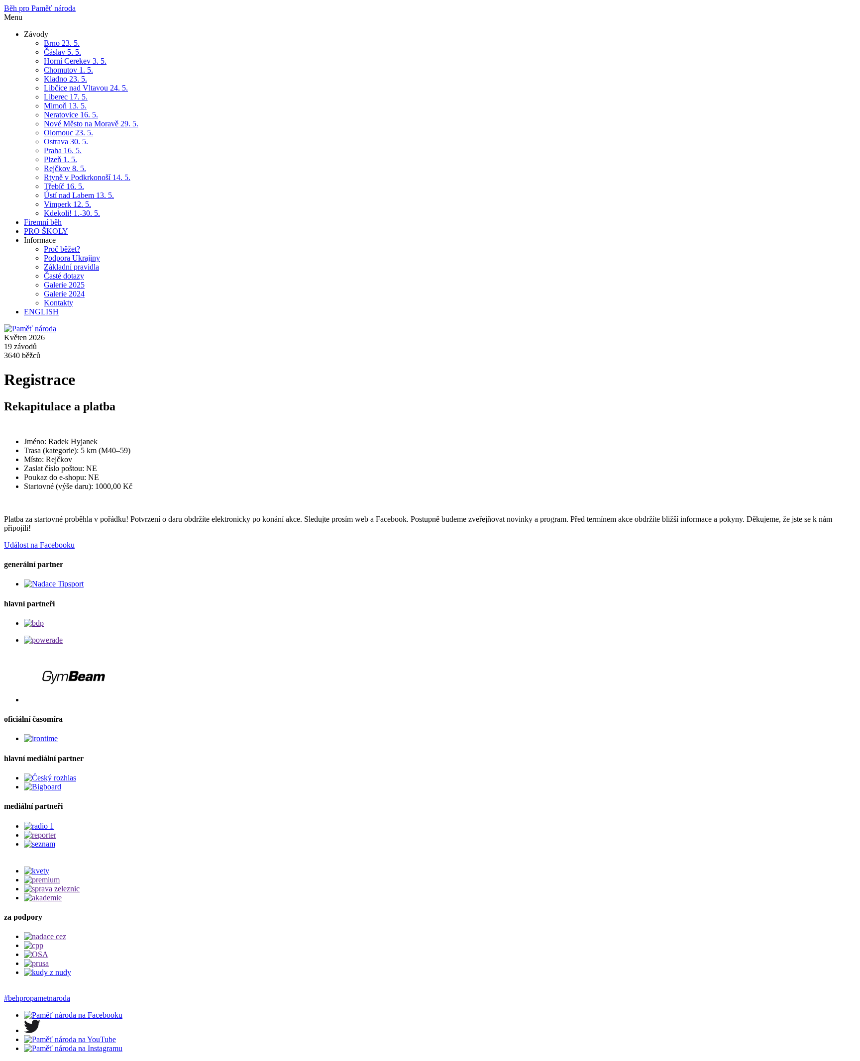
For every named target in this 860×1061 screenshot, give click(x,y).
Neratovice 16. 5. (71, 114)
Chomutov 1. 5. (68, 70)
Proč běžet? (62, 249)
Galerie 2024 (64, 293)
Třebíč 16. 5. (64, 186)
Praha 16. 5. (63, 150)
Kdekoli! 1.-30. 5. (72, 213)
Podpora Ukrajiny (72, 258)
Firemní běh (43, 222)
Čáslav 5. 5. (62, 52)
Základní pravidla (71, 267)
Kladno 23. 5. (65, 79)
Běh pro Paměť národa (40, 8)
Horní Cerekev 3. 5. (75, 61)
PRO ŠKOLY (46, 231)
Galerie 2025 (64, 285)
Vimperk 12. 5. (67, 204)
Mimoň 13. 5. (65, 105)
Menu (13, 17)
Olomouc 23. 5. (68, 132)
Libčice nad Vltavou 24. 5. (86, 88)
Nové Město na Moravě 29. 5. (91, 123)
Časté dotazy (64, 276)
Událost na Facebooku (39, 545)
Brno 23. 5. (62, 43)
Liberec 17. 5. (66, 97)
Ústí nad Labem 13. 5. (79, 195)
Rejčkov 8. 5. (65, 168)
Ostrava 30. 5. (66, 141)
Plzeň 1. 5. (60, 159)
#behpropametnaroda (37, 998)
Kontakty (58, 302)
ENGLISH (41, 311)
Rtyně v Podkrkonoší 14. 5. (87, 177)
